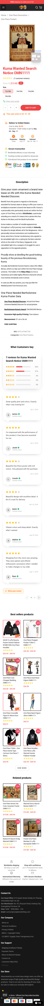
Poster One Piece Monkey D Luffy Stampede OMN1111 (31, 841)
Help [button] (39, 1003)
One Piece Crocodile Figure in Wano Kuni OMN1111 (10, 715)
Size (4, 87)
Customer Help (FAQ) (10, 962)
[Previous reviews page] (27, 597)
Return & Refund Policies (11, 955)
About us (5, 923)
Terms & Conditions (9, 926)
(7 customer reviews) (22, 78)
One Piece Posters (8, 19)
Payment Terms (8, 951)
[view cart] (40, 7)
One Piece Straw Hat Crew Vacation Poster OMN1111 (11, 806)
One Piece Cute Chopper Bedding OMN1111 (9, 680)
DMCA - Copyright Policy (11, 933)
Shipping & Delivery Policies (12, 948)
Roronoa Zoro (21, 286)
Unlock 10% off (5, 995)
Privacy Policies (7, 930)
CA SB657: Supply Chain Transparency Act (18, 936)
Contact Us (6, 958)
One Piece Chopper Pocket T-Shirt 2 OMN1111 (30, 642)
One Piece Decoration (18, 15)
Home (3, 15)
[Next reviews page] (39, 597)
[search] (36, 7)
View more (22, 768)
